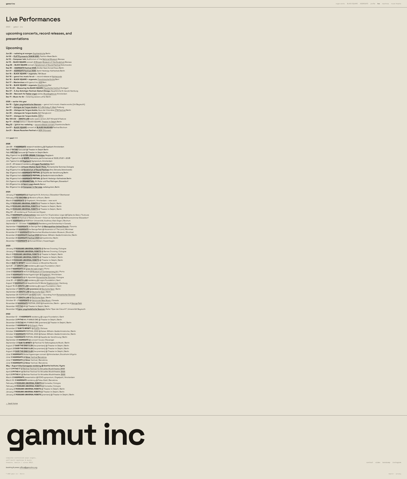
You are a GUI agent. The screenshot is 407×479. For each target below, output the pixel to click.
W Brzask (38, 62)
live (378, 4)
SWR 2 (40, 116)
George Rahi (76, 303)
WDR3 (33, 294)
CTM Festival (60, 110)
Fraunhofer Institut (52, 88)
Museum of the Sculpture (53, 62)
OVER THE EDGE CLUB (24, 351)
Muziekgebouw (50, 94)
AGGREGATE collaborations (24, 215)
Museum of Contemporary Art (45, 271)
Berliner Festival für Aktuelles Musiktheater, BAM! (44, 369)
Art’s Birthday (44, 107)
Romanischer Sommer (45, 277)
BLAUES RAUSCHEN (45, 127)
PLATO (36, 328)
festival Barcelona (36, 357)
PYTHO (16, 121)
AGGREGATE (364, 4)
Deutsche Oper (48, 289)
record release (41, 124)
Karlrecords (57, 76)
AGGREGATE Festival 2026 (25, 68)
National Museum (50, 59)
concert (51, 124)
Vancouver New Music (41, 300)
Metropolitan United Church (56, 226)
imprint (391, 474)
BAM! (63, 371)
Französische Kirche (46, 79)
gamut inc (10, 3)
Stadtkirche (43, 85)
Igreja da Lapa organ (34, 269)
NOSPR (26, 158)
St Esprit (33, 325)
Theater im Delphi (49, 121)
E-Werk (53, 107)
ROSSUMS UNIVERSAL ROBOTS (29, 383)
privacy (398, 474)
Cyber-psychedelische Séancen (27, 104)
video (377, 462)
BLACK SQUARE (352, 4)
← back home (12, 403)
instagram (396, 462)
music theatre (396, 4)
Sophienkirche (39, 53)
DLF (39, 113)
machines (385, 4)
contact (369, 462)
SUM (21, 343)
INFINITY (28, 343)
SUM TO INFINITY (18, 263)
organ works (340, 4)
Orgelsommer (52, 283)
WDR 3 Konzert (44, 130)
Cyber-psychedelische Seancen (31, 309)
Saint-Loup (28, 184)
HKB (40, 82)
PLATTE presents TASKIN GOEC (26, 56)
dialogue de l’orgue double (25, 107)
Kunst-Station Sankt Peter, (35, 167)
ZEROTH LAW (24, 119)
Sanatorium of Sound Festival (48, 65)
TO (24, 343)
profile (373, 4)
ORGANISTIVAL (28, 181)
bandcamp (386, 462)
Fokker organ (31, 94)
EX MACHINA (22, 197)
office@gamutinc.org (28, 467)
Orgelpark (26, 161)
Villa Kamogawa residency (29, 366)
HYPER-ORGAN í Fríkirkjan (34, 155)
